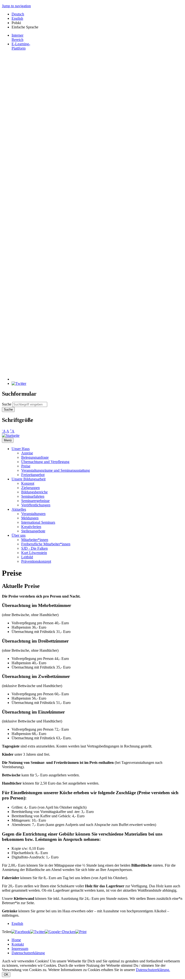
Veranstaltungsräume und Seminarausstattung (55, 470)
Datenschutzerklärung (28, 953)
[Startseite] (11, 435)
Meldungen (30, 518)
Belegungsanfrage (35, 457)
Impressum (20, 949)
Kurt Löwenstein (34, 553)
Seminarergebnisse (35, 501)
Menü (8, 440)
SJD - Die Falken (34, 548)
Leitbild (27, 557)
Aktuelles (19, 509)
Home (16, 940)
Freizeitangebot (33, 475)
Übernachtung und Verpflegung (45, 462)
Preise (25, 466)
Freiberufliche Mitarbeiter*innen (45, 544)
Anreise (27, 453)
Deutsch (18, 14)
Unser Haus (21, 449)
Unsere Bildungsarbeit (29, 479)
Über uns (19, 535)
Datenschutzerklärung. (153, 970)
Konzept (27, 483)
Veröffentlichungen (35, 505)
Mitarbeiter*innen (34, 540)
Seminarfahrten (32, 496)
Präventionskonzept (36, 561)
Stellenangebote (33, 531)
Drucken (68, 932)
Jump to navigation (16, 6)
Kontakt (18, 944)
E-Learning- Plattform (21, 46)
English (17, 18)
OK (6, 974)
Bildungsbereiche (34, 492)
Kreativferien (31, 527)
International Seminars (38, 522)
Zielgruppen (30, 488)
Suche (7, 404)
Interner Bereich (17, 37)
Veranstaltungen (33, 514)
